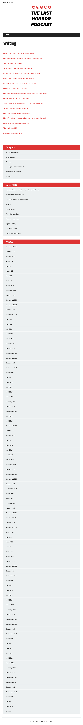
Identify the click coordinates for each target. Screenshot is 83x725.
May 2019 (9, 387)
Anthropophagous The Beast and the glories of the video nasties (25, 93)
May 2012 (9, 711)
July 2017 (9, 440)
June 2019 (9, 382)
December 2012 (11, 677)
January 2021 (10, 295)
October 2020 (10, 310)
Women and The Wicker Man (13, 63)
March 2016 (10, 498)
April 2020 (9, 334)
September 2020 (11, 314)
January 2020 (10, 348)
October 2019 (10, 363)
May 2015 (9, 547)
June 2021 (9, 271)
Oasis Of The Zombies (13, 233)
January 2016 (10, 508)
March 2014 (10, 605)
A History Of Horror (12, 152)
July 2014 (9, 585)
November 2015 (11, 518)
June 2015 (9, 542)
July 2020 (9, 319)
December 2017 (11, 426)
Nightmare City (11, 224)
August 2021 (10, 261)
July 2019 (9, 377)
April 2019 (9, 392)
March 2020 (10, 339)
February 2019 (11, 401)
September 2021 (11, 256)
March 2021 (10, 285)
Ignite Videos (10, 157)
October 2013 (10, 629)
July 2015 (9, 537)
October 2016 (10, 484)
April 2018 (9, 421)
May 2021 (9, 276)
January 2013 (10, 672)
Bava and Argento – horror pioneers (15, 88)
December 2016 (11, 474)
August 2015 (10, 532)
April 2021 (9, 281)
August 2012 (10, 697)
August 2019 (10, 372)
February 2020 (11, 343)
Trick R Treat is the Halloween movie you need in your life (23, 103)
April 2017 (9, 455)
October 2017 (10, 431)
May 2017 (9, 450)
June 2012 (9, 706)
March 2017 (10, 460)
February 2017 (11, 464)
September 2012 (11, 692)
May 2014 (9, 595)
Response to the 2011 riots (12, 133)
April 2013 (9, 658)
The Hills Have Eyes (12, 214)
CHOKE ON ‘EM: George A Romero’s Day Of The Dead (22, 73)
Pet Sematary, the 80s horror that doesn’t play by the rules (23, 58)
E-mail (45, 7)
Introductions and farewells (15, 195)
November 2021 (11, 247)
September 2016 (11, 489)
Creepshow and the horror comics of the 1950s (19, 83)
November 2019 (11, 358)
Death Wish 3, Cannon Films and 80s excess (18, 78)
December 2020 (11, 300)
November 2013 (11, 624)
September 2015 (11, 527)
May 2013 (9, 653)
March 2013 (10, 663)
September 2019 (11, 368)
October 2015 (10, 522)
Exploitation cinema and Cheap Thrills (16, 123)
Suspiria (8, 204)
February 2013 (11, 668)
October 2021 (10, 252)
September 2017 (11, 435)
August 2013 (10, 639)
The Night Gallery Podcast (15, 167)
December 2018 (11, 411)
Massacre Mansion (12, 219)
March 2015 (10, 556)
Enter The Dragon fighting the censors (16, 113)
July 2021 (9, 266)
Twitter (33, 7)
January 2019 (10, 406)
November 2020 (11, 305)
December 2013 (11, 619)
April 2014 (9, 600)
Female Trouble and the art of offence (16, 98)
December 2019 (11, 353)
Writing (8, 176)
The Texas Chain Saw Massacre (17, 199)
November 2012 (11, 682)
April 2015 (9, 551)
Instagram (37, 7)
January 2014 (10, 614)
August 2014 (10, 580)
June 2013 (9, 648)
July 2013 (9, 643)
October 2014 (10, 571)
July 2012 (9, 701)
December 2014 (11, 566)
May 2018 (9, 416)
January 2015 (10, 561)
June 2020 (9, 324)
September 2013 (11, 634)
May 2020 (9, 329)
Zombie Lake (10, 209)
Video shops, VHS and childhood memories (18, 68)
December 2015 (11, 513)
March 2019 (10, 397)
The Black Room (11, 228)
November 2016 (11, 479)
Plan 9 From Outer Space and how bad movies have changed (24, 118)
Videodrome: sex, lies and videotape (15, 108)
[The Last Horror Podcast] (41, 25)
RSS (41, 7)
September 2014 (11, 576)
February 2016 (11, 503)
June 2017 (9, 445)
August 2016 (10, 493)
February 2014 (11, 610)
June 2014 (9, 590)
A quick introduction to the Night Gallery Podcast (22, 190)
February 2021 (11, 290)
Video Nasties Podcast (13, 171)
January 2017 (10, 469)
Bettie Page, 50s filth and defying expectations (19, 53)
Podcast (8, 162)
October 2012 (10, 687)
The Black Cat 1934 (10, 128)
